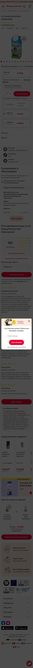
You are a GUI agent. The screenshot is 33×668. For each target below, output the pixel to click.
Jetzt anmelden (16, 342)
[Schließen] (29, 321)
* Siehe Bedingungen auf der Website (16, 347)
